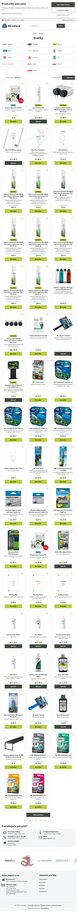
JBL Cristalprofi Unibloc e (38, 428)
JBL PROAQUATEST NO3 (13, 795)
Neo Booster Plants (13, 635)
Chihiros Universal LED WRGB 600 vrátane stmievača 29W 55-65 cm (13, 292)
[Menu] (74, 26)
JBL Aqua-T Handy (38, 715)
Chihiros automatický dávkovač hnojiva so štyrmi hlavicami (13, 340)
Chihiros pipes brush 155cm (13, 468)
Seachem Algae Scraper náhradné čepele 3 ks (13, 511)
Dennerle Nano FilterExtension (13, 553)
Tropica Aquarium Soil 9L (38, 555)
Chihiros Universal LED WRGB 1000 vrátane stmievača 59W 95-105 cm (63, 193)
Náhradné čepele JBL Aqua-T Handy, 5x (13, 716)
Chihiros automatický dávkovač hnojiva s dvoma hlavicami (63, 109)
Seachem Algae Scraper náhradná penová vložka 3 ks (38, 511)
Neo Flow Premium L (38, 150)
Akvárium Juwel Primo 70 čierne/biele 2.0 (13, 386)
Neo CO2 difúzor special (13, 150)
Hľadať (61, 26)
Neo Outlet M (63, 150)
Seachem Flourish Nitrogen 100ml (38, 675)
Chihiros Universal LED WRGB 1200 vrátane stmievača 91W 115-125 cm (38, 196)
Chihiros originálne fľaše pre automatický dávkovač (63, 288)
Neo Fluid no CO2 (38, 108)
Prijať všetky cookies (63, 5)
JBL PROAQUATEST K (38, 755)
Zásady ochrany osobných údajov (51, 905)
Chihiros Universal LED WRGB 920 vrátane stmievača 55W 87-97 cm (13, 244)
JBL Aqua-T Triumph (63, 335)
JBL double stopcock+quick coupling (63, 469)
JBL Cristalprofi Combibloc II (63, 382)
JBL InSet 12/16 (38, 468)
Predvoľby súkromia (34, 905)
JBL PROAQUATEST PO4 (63, 755)
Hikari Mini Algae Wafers (63, 552)
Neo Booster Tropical (63, 635)
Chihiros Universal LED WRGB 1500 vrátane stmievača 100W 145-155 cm (13, 196)
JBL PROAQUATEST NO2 (38, 795)
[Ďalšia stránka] (50, 820)
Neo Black (38, 635)
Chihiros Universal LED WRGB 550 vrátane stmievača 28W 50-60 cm (38, 292)
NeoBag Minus (38, 595)
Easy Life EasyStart (63, 715)
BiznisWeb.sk (45, 908)
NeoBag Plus (13, 595)
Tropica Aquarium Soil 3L (13, 108)
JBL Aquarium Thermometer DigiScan (63, 511)
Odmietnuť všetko (63, 10)
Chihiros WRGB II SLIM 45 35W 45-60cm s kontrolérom (13, 756)
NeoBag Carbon (63, 595)
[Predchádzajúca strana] (26, 820)
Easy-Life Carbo (63, 675)
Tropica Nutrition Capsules (38, 335)
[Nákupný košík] (69, 26)
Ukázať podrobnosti (63, 15)
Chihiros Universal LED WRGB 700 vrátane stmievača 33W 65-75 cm (63, 244)
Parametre (69, 78)
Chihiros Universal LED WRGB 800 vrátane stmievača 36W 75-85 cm (38, 244)
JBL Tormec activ (38, 382)
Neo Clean (13, 675)
